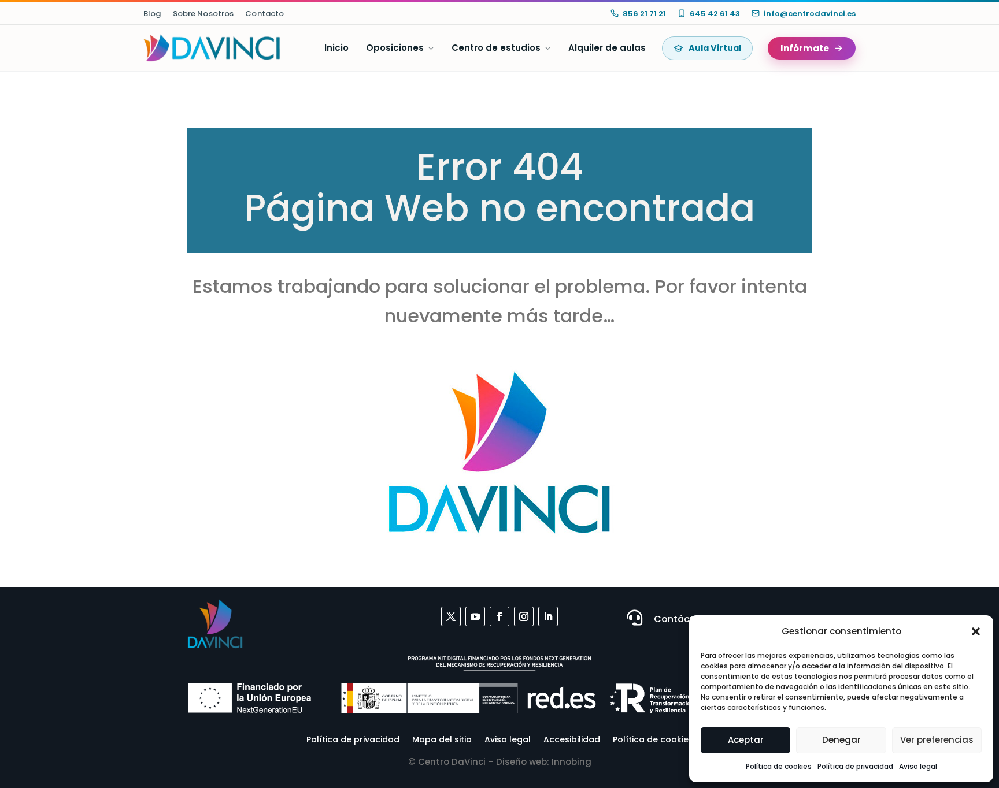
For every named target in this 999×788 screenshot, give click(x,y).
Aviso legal (918, 766)
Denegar (841, 740)
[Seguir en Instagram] (524, 616)
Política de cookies (779, 766)
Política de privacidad (855, 766)
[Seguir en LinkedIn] (548, 616)
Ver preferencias (937, 740)
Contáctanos (685, 619)
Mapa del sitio (442, 739)
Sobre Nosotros (203, 13)
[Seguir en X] (451, 616)
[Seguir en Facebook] (499, 616)
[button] (976, 631)
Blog (152, 13)
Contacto (264, 13)
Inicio (336, 48)
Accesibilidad (571, 739)
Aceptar (746, 740)
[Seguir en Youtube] (475, 616)
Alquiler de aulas (607, 48)
